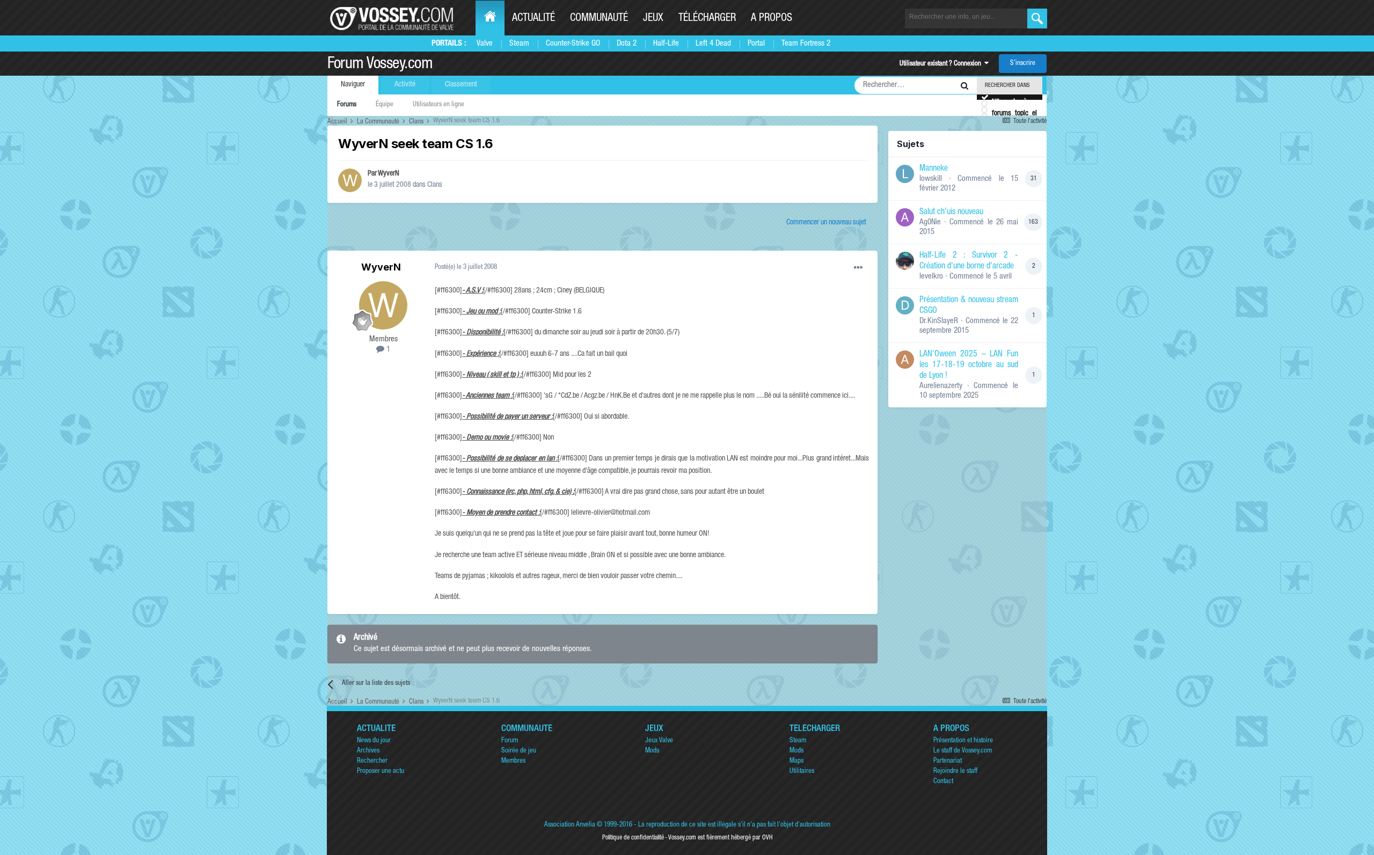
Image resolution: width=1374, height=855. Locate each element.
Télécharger (707, 18)
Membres (513, 761)
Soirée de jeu (518, 751)
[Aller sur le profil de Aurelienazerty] (905, 359)
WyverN (388, 174)
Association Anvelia (569, 825)
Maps (796, 761)
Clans (434, 185)
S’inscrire (1022, 63)
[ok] (1037, 18)
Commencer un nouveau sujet (826, 222)
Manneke (933, 169)
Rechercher (372, 761)
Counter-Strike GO (573, 44)
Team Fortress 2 (805, 44)
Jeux (653, 18)
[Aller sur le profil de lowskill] (905, 174)
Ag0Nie (930, 222)
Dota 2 (627, 44)
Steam (519, 44)
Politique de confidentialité (633, 838)
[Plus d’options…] (858, 267)
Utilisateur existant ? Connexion (942, 64)
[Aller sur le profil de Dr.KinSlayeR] (905, 305)
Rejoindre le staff (955, 771)
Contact (943, 781)
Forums (346, 104)
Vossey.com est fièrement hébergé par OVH (720, 838)
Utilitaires (802, 771)
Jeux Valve (659, 740)
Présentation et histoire (963, 740)
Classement (461, 85)
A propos (771, 18)
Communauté (599, 18)
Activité (404, 85)
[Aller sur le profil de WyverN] (350, 180)
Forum (509, 740)
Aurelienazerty (940, 386)
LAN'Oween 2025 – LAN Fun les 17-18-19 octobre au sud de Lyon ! (968, 365)
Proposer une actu (380, 771)
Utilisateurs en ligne (438, 104)
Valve (485, 44)
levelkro (931, 277)
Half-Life (666, 44)
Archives (368, 751)
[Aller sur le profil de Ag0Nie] (905, 217)
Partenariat (947, 761)
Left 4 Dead (713, 44)
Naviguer (353, 85)
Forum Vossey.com (380, 65)
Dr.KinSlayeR (938, 321)
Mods (652, 751)
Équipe (384, 104)
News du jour (374, 740)
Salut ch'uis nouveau (951, 212)
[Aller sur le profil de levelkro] (905, 261)
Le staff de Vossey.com (962, 751)
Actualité (533, 18)
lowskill (930, 179)
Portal (756, 44)
